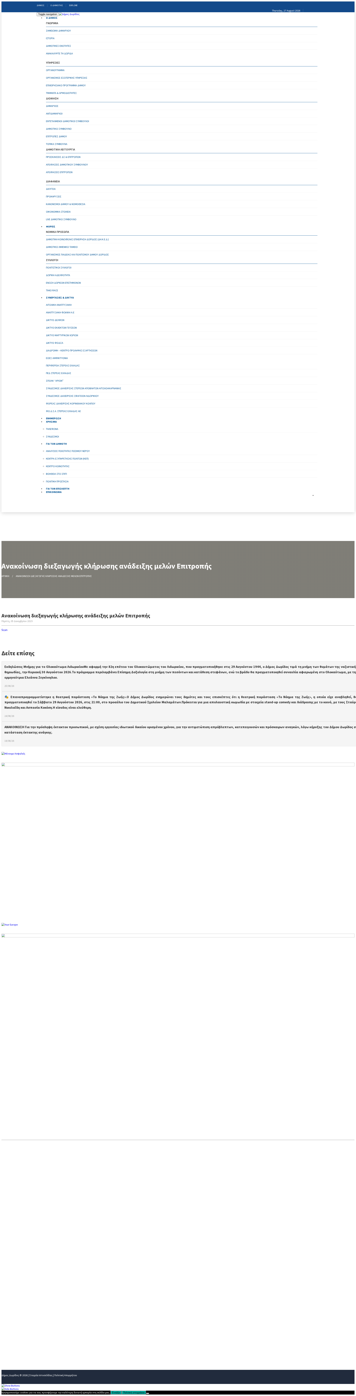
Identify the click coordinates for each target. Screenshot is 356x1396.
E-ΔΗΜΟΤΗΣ (57, 5)
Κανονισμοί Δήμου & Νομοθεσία (65, 204)
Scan (4, 630)
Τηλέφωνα (52, 429)
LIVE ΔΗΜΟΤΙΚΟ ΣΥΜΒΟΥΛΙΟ (61, 219)
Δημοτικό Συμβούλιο (59, 128)
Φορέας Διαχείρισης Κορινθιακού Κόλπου (70, 403)
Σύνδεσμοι (52, 436)
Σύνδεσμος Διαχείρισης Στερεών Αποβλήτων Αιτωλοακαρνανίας (83, 388)
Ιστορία (50, 38)
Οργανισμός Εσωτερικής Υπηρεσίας (66, 77)
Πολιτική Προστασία (57, 481)
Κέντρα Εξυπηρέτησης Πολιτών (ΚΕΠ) (67, 458)
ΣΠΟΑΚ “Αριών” (54, 380)
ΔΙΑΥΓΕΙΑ (51, 189)
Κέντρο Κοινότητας (58, 466)
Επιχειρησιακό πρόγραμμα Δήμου (66, 85)
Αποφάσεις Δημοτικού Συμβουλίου (67, 164)
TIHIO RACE (52, 290)
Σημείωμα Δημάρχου (58, 30)
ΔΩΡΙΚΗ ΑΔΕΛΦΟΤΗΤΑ (58, 275)
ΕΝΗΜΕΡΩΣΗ (10, 1331)
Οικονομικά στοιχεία (58, 211)
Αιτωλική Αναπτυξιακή (59, 304)
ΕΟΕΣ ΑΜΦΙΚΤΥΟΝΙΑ (57, 358)
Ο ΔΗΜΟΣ (51, 17)
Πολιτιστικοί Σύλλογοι (58, 267)
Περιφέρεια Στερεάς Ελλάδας (63, 365)
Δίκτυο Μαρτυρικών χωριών (62, 335)
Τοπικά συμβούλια (56, 144)
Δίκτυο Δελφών (55, 320)
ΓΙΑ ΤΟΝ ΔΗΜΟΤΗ (13, 1343)
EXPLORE (73, 5)
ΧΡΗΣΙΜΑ (7, 1337)
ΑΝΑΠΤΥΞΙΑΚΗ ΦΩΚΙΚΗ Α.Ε (60, 312)
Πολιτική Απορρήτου (65, 1375)
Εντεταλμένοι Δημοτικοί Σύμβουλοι (67, 121)
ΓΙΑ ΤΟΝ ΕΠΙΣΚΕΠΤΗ (14, 1349)
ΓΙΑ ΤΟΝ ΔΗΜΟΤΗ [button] (56, 443)
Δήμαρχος (52, 106)
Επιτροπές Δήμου (56, 136)
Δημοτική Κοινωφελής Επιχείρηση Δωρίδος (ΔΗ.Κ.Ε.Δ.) (77, 239)
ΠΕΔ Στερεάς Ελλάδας (58, 373)
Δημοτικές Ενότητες (58, 45)
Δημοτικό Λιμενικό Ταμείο (62, 247)
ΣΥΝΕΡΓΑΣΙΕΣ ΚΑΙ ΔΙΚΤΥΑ (17, 1325)
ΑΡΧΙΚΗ (5, 576)
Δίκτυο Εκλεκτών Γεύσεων (61, 327)
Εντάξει (116, 1392)
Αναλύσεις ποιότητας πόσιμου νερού (68, 451)
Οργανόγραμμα (55, 70)
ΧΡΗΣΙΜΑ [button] (51, 421)
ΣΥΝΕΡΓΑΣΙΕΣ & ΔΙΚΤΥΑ (60, 297)
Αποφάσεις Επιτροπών (59, 172)
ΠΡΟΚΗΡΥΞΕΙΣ (53, 196)
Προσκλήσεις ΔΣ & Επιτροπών (63, 157)
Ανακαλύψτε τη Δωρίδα (59, 53)
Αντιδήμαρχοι (54, 113)
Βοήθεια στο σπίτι (56, 473)
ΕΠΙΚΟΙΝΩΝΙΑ (54, 492)
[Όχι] (147, 1393)
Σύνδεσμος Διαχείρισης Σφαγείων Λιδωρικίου (72, 396)
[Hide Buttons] (10, 1389)
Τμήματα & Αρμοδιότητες (61, 93)
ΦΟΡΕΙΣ (50, 226)
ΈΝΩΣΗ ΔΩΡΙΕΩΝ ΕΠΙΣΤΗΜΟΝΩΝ (63, 282)
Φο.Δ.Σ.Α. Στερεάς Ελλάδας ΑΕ (63, 411)
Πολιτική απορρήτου (134, 1392)
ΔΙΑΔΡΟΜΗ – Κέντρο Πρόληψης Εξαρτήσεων (71, 350)
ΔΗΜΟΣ (40, 5)
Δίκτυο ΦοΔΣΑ (54, 343)
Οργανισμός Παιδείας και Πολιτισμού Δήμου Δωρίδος (77, 254)
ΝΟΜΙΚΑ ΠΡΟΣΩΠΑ (13, 1319)
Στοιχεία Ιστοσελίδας (41, 1375)
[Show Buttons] (10, 1385)
